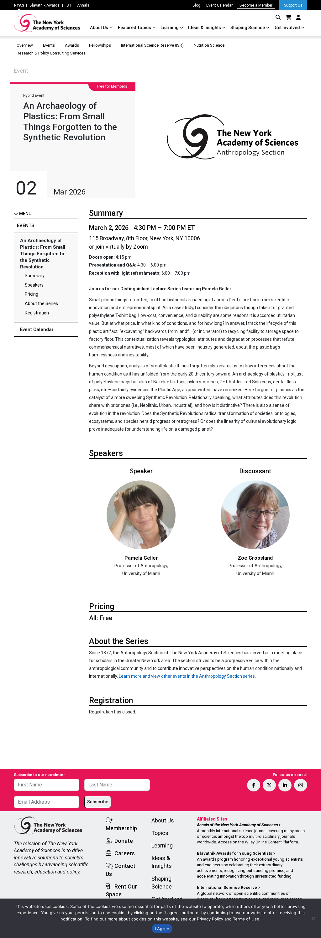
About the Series (41, 303)
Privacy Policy (210, 918)
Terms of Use (246, 918)
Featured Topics (135, 27)
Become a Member (255, 5)
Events (49, 45)
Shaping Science (248, 27)
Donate (123, 840)
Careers (124, 853)
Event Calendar (219, 5)
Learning (170, 27)
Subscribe (97, 801)
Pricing (31, 294)
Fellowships (100, 45)
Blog (196, 5)
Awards (72, 45)
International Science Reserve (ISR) (152, 45)
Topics (159, 833)
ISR (68, 5)
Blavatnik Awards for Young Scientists (234, 853)
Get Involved (288, 27)
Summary (35, 275)
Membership (121, 828)
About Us (99, 27)
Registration (37, 312)
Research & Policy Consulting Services (52, 53)
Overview (25, 45)
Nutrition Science (209, 45)
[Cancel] (313, 918)
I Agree (162, 928)
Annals (83, 5)
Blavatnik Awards (44, 5)
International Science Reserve (227, 887)
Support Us (293, 5)
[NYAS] (47, 23)
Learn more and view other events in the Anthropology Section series (187, 676)
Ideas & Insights (205, 27)
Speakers (34, 285)
